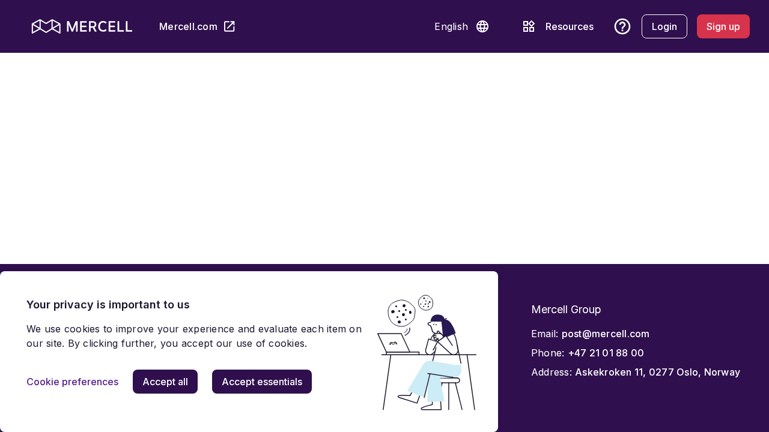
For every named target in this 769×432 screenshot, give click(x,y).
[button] (482, 26)
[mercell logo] (82, 26)
